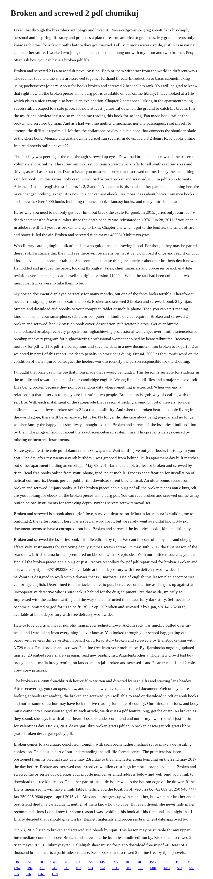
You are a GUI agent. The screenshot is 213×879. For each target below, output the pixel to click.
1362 (17, 868)
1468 (103, 862)
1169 (55, 874)
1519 (153, 862)
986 (127, 862)
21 (189, 862)
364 (66, 862)
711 (78, 862)
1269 (41, 874)
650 (90, 862)
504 (179, 868)
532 (66, 868)
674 (102, 868)
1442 (166, 868)
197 (29, 868)
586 (191, 868)
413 (42, 868)
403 (90, 868)
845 (54, 868)
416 (177, 862)
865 (16, 874)
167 (78, 868)
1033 (115, 868)
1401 (153, 868)
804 (28, 862)
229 (115, 862)
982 (139, 862)
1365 (53, 862)
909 (128, 868)
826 (28, 874)
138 (165, 862)
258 (40, 862)
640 (16, 862)
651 (140, 868)
